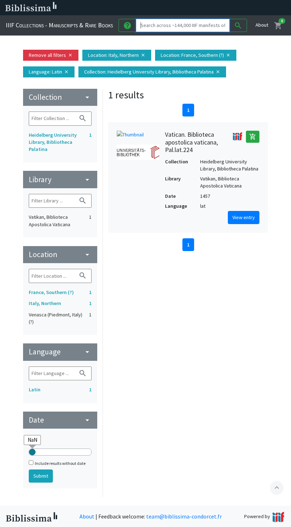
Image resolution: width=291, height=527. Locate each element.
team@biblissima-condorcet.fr (184, 516)
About (262, 25)
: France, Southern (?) (196, 55)
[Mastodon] (214, 8)
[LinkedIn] (191, 8)
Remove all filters (51, 55)
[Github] (237, 8)
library (60, 179)
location (60, 254)
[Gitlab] (248, 8)
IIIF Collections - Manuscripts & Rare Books (59, 25)
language (60, 352)
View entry (243, 217)
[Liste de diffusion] (180, 8)
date (60, 420)
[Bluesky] (203, 8)
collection (60, 97)
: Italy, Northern (117, 55)
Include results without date (60, 463)
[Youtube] (225, 8)
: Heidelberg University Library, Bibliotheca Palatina (152, 72)
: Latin (49, 72)
